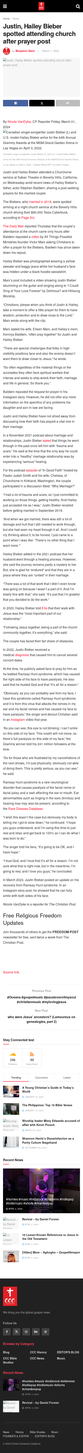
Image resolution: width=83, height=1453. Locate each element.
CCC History (38, 1352)
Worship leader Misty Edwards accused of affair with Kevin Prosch (51, 1123)
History (20, 1432)
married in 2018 (40, 201)
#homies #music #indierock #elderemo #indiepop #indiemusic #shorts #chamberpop (40, 1201)
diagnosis (22, 654)
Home (6, 18)
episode (31, 470)
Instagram (18, 719)
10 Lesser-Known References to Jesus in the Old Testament (50, 1237)
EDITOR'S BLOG (68, 1352)
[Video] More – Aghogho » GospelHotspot (51, 1252)
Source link (11, 972)
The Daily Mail (13, 226)
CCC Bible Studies (10, 1360)
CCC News (37, 1358)
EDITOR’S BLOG (45, 1436)
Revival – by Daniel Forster (40, 1219)
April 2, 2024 (15, 1208)
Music (16, 18)
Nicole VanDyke (19, 121)
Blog (6, 1352)
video (35, 236)
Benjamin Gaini (25, 51)
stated (47, 440)
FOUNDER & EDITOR (16, 1436)
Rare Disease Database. (26, 808)
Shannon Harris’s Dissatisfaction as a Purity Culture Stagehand (48, 1140)
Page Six (27, 217)
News (6, 1432)
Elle (44, 608)
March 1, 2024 (50, 51)
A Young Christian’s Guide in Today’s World (48, 1089)
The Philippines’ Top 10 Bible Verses (47, 1105)
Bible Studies (37, 1432)
